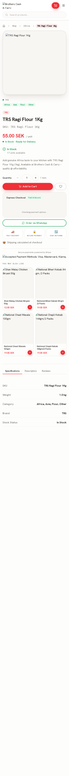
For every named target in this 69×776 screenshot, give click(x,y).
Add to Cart (30, 186)
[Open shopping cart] (55, 5)
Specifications (12, 370)
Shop (14, 26)
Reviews (46, 370)
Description (31, 370)
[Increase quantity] (35, 178)
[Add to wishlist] (60, 186)
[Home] (3, 26)
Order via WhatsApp (36, 223)
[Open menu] (63, 5)
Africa (27, 26)
